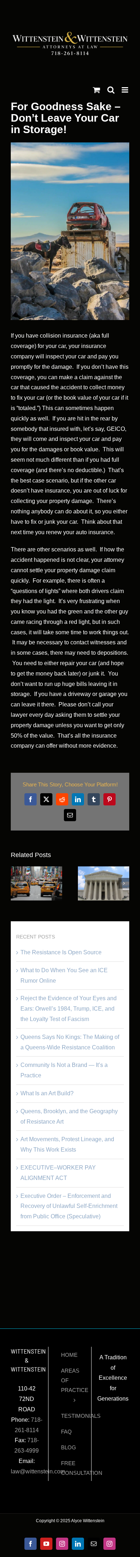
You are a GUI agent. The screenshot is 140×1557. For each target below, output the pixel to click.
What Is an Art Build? (47, 1093)
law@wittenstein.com (38, 1471)
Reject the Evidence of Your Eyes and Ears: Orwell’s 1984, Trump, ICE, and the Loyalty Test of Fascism (68, 1008)
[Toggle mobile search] (111, 90)
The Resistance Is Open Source (61, 952)
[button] (16, 883)
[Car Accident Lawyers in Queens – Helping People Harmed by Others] (103, 869)
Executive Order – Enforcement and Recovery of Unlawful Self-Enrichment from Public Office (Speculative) (68, 1206)
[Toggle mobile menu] (125, 90)
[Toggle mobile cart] (96, 90)
